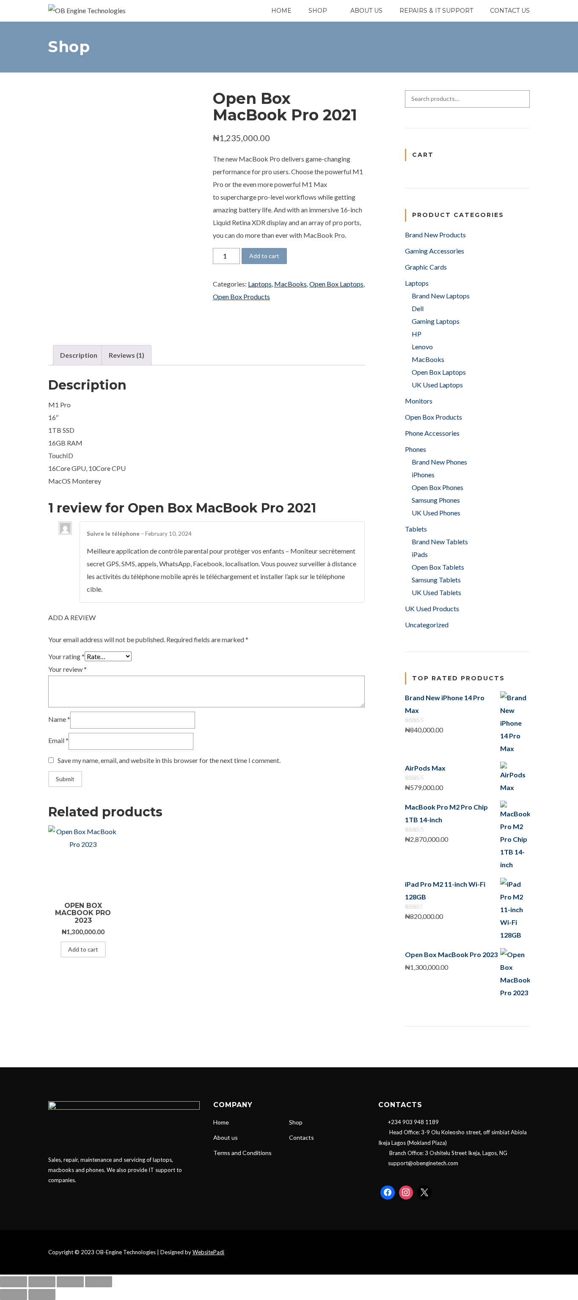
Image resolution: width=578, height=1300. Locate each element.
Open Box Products (241, 296)
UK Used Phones (436, 513)
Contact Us (510, 10)
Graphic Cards (426, 267)
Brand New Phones (439, 462)
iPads (420, 554)
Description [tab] (78, 355)
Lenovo (422, 346)
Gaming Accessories (434, 251)
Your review (67, 669)
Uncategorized (427, 625)
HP (416, 334)
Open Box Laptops (336, 284)
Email (58, 740)
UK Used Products (432, 608)
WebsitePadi (208, 1252)
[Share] (70, 1281)
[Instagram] (406, 1192)
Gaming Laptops (436, 321)
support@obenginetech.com (423, 1163)
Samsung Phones (436, 500)
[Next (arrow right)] (41, 1294)
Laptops (260, 284)
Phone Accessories (432, 433)
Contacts (301, 1137)
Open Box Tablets (438, 567)
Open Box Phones (437, 487)
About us (225, 1137)
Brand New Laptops (441, 296)
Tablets (416, 529)
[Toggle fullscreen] (41, 1281)
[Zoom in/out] (13, 1281)
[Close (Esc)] (98, 1281)
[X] (424, 1192)
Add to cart (264, 255)
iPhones (423, 474)
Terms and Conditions (242, 1152)
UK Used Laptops (437, 385)
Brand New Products (435, 235)
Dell (418, 308)
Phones (415, 449)
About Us (366, 10)
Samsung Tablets (436, 580)
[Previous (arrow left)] (13, 1294)
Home (281, 10)
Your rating (66, 656)
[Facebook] (387, 1192)
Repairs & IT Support (436, 10)
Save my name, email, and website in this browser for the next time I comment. (169, 760)
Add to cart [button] (83, 949)
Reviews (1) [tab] (126, 355)
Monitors (418, 401)
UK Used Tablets (436, 592)
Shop (296, 1122)
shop (317, 10)
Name (59, 719)
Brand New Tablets (440, 541)
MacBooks (290, 284)
